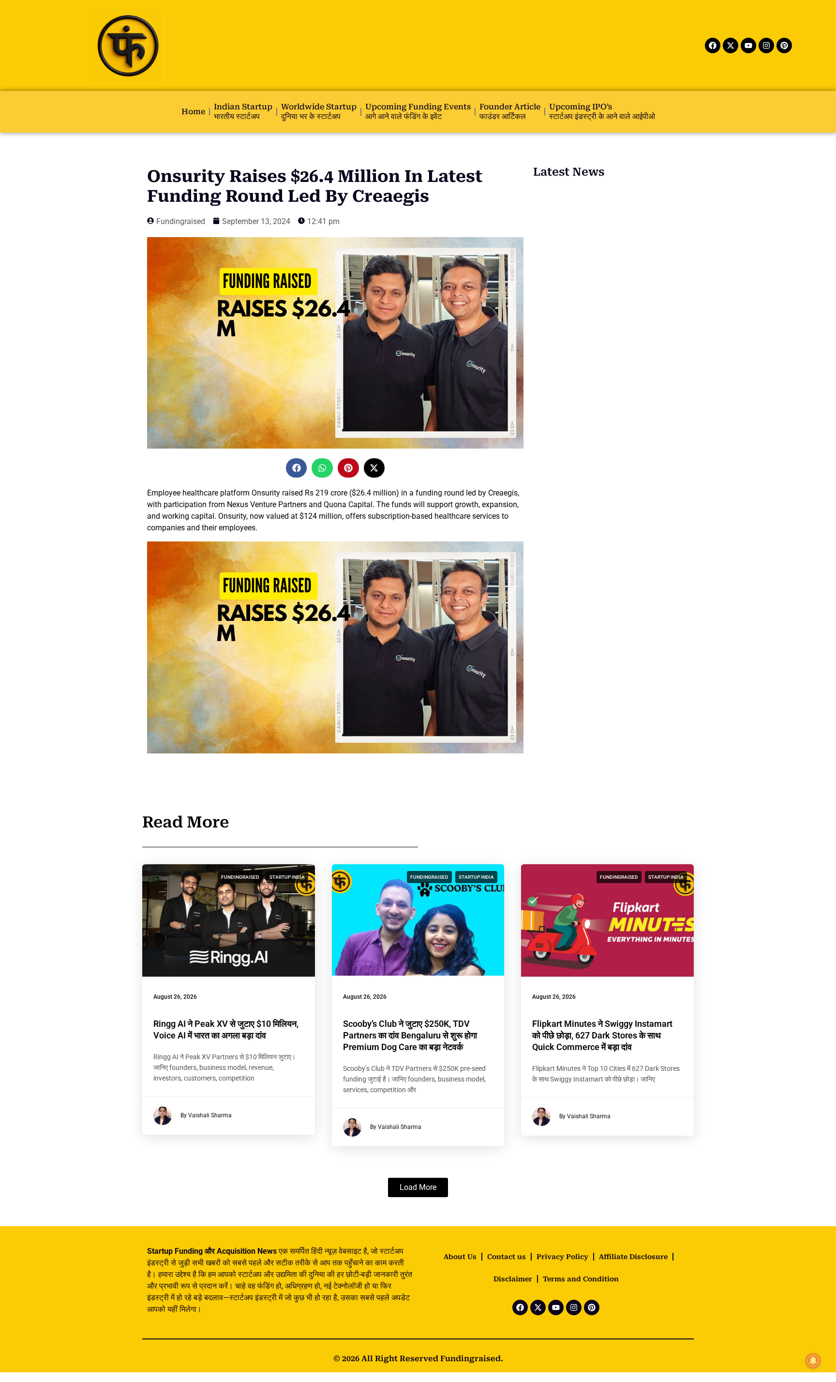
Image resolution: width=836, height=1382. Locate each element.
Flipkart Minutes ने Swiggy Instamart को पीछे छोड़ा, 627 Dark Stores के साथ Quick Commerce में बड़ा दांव (602, 1035)
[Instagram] (766, 45)
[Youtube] (748, 45)
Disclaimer (512, 1279)
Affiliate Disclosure (633, 1257)
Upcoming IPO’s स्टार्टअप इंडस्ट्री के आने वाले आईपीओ (602, 111)
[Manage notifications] (813, 1360)
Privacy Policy (562, 1257)
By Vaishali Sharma (206, 1115)
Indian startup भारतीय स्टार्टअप (243, 111)
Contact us (506, 1257)
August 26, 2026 (175, 996)
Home (193, 111)
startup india (287, 877)
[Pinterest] (784, 45)
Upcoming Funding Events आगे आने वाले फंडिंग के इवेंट (418, 111)
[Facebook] (712, 45)
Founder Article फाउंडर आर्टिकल (509, 111)
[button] (296, 468)
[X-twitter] (730, 45)
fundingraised (240, 877)
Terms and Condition (581, 1279)
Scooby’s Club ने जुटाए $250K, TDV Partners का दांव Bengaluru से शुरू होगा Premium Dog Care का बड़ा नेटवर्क (410, 1035)
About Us (460, 1257)
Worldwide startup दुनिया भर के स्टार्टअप (319, 111)
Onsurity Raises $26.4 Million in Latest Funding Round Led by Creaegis (314, 186)
